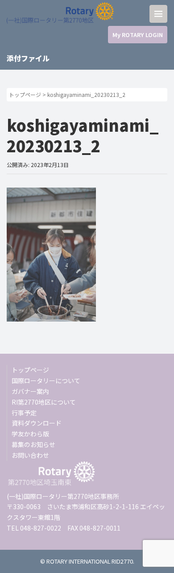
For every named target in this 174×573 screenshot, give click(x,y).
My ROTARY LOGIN (137, 34)
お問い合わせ (30, 455)
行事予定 (24, 412)
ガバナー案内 (30, 391)
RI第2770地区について (44, 401)
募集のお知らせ (33, 444)
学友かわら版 (30, 433)
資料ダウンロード (37, 422)
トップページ (25, 94)
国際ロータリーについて (46, 380)
